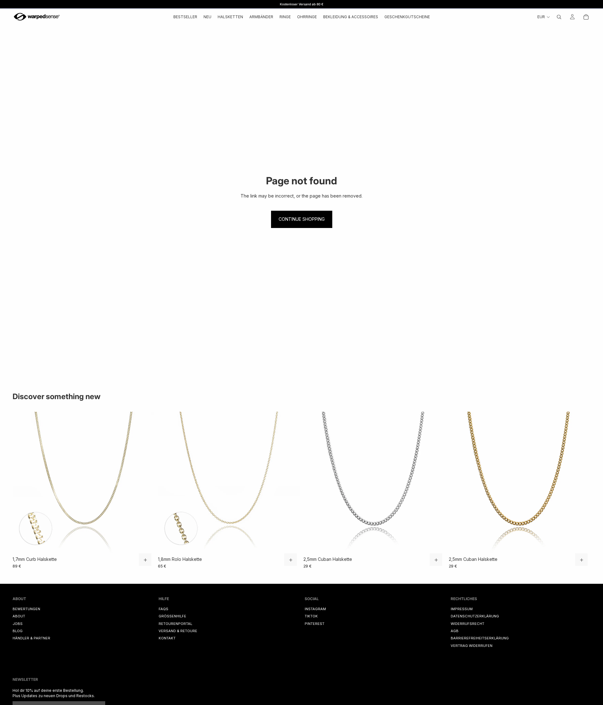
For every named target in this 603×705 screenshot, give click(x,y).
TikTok (311, 616)
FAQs (163, 609)
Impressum (462, 609)
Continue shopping (302, 219)
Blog (18, 631)
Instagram (315, 609)
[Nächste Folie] (144, 483)
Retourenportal (175, 623)
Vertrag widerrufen (471, 645)
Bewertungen (26, 609)
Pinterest (314, 623)
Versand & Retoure (178, 631)
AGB (455, 631)
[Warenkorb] (586, 17)
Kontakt (167, 638)
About (19, 616)
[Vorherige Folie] (22, 483)
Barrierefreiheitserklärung (480, 638)
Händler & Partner (31, 638)
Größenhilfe (172, 616)
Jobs (18, 623)
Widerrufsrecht (467, 623)
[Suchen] (559, 17)
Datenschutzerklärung (475, 616)
